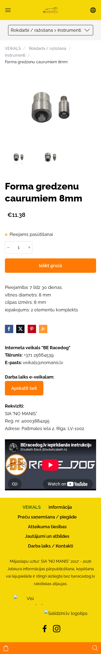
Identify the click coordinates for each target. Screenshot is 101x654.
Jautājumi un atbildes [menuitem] (47, 536)
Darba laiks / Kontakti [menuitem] (50, 546)
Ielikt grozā (50, 265)
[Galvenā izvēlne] (8, 10)
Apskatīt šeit (24, 388)
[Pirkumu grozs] (6, 648)
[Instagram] (56, 628)
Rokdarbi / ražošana (47, 48)
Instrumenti (15, 55)
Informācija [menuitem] (60, 507)
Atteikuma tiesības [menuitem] (47, 526)
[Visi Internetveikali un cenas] (28, 613)
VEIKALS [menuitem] (32, 507)
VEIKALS (13, 48)
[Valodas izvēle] (93, 10)
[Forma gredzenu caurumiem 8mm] (18, 157)
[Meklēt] (95, 648)
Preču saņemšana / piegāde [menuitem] (47, 516)
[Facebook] (44, 628)
